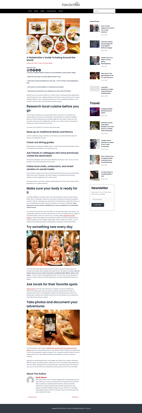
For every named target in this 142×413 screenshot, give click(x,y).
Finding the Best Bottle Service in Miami (106, 111)
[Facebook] (28, 70)
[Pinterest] (34, 70)
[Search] (114, 11)
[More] (39, 70)
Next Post (76, 397)
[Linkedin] (31, 70)
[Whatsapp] (36, 70)
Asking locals (31, 289)
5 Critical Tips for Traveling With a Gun (107, 174)
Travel (40, 63)
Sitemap (88, 408)
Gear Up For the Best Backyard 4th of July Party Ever (107, 75)
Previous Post (31, 397)
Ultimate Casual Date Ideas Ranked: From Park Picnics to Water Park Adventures (107, 127)
